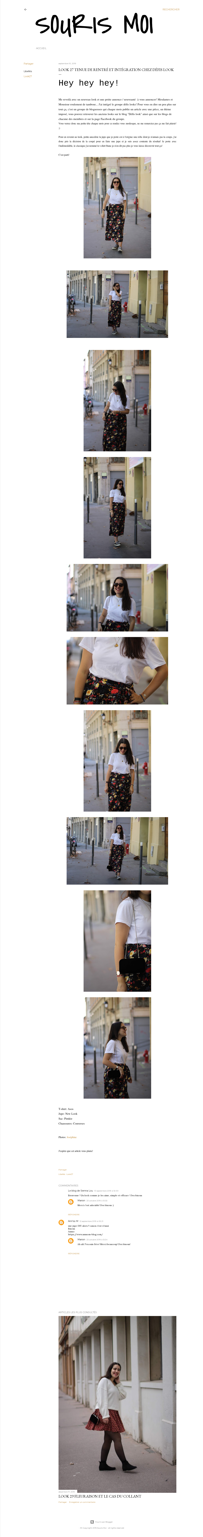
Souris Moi (94, 25)
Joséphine (72, 1137)
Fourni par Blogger (104, 1522)
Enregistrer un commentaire (82, 1502)
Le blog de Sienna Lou (80, 1190)
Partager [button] (28, 63)
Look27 (28, 76)
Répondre (74, 1214)
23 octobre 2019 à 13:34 (97, 1239)
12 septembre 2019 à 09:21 (91, 1221)
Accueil (41, 48)
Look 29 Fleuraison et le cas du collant (100, 1496)
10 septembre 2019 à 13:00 (106, 1191)
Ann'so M (73, 1221)
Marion (81, 1200)
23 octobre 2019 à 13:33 (96, 1200)
